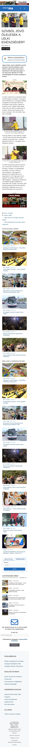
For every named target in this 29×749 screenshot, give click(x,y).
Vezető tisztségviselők (10, 699)
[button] (20, 8)
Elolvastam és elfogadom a (15, 640)
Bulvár (6, 215)
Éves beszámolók (9, 704)
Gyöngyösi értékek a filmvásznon (13, 666)
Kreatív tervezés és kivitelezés (13, 676)
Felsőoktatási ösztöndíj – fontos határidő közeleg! (16, 591)
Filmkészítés (8, 679)
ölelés (10, 215)
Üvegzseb (7, 697)
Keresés (14, 569)
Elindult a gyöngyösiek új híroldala (13, 661)
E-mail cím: (14, 632)
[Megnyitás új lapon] (14, 87)
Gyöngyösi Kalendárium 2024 (12, 663)
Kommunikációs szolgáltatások (13, 681)
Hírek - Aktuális (5, 48)
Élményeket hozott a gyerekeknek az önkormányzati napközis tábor (17, 598)
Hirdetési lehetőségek (10, 684)
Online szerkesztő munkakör (12, 714)
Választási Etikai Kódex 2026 (12, 694)
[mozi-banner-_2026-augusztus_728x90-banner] (14, 4)
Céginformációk (8, 702)
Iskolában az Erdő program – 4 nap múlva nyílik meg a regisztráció (17, 583)
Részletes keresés (20, 559)
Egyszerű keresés (9, 559)
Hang (23, 92)
